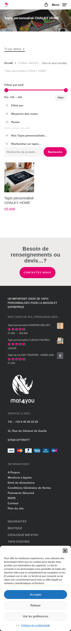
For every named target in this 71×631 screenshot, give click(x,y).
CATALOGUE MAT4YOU (23, 534)
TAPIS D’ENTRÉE (19, 541)
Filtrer (61, 97)
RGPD (12, 498)
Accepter (35, 594)
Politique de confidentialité (35, 625)
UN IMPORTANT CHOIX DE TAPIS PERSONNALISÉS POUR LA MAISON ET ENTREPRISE (32, 303)
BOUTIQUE (15, 528)
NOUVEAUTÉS (17, 521)
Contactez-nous (37, 272)
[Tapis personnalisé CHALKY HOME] (19, 177)
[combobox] (14, 49)
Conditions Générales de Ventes (29, 487)
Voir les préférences (35, 616)
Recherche (55, 151)
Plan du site (16, 508)
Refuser (35, 605)
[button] (65, 551)
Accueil (8, 63)
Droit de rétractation (21, 482)
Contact (13, 503)
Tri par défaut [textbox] (12, 48)
